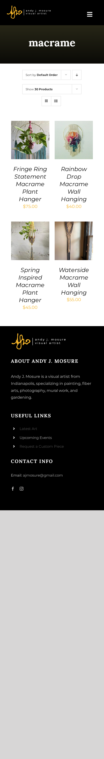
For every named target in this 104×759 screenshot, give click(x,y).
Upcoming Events (36, 437)
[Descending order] (77, 75)
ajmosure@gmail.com (43, 475)
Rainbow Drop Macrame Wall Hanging (73, 184)
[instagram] (21, 489)
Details (22, 146)
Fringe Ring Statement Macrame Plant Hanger (30, 184)
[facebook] (13, 489)
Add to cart (29, 136)
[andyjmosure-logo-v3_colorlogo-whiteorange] (29, 7)
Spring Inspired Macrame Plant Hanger (30, 285)
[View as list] (56, 101)
